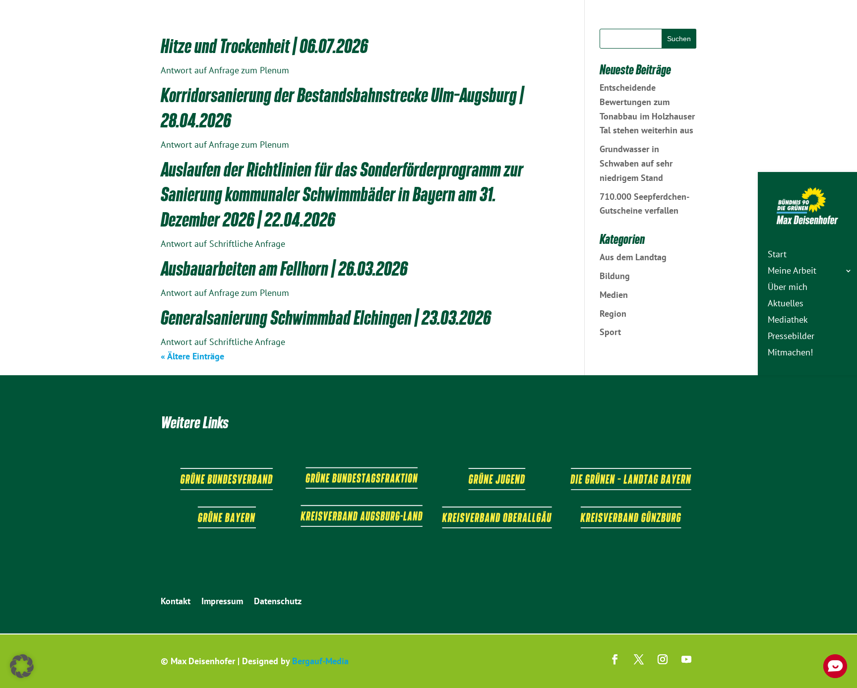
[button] (22, 666)
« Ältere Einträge (192, 356)
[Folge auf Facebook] (615, 659)
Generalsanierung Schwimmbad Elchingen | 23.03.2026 (326, 318)
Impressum (222, 602)
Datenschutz (278, 602)
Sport (610, 332)
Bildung (615, 276)
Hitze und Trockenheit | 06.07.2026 (264, 46)
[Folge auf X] (639, 659)
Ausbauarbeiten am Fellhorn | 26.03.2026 (284, 269)
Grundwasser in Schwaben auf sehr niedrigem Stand (636, 163)
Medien (614, 294)
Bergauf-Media (320, 661)
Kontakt (175, 602)
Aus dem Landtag (633, 257)
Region (613, 313)
